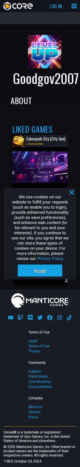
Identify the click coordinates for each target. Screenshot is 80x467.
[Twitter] (40, 317)
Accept (40, 270)
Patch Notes (38, 376)
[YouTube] (10, 317)
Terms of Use (39, 346)
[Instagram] (59, 317)
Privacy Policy (50, 258)
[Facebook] (49, 317)
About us (35, 407)
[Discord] (30, 317)
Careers (34, 412)
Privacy (34, 351)
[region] (40, 233)
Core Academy (39, 381)
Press (33, 417)
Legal (32, 341)
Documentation (40, 387)
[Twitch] (20, 317)
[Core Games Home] (18, 6)
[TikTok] (69, 317)
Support (34, 371)
